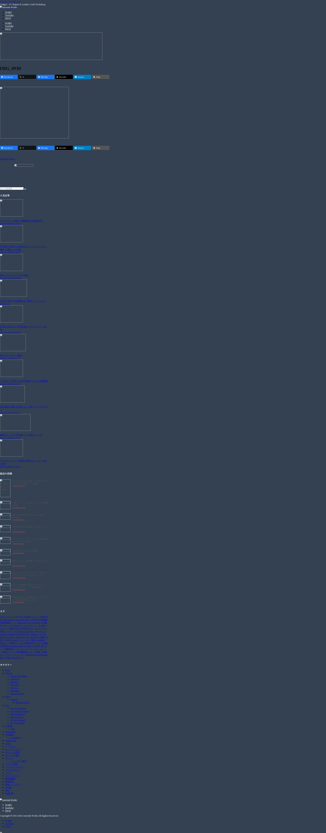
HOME (8, 804)
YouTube (9, 807)
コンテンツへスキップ (10, 1)
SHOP (8, 810)
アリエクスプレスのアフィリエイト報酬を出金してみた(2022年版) (30, 540)
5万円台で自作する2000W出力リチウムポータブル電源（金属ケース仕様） (30, 598)
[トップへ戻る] (1, 832)
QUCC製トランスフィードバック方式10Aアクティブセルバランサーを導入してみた (29, 574)
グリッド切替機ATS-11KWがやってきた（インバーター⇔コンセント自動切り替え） (30, 586)
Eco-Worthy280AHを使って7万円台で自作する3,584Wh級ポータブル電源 (29, 482)
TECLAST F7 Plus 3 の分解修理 (25, 551)
